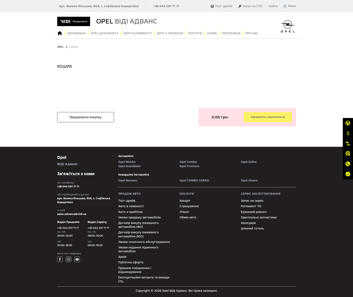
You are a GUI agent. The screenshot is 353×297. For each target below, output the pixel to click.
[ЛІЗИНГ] (348, 143)
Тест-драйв (126, 201)
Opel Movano (127, 180)
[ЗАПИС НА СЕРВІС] (348, 154)
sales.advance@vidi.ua (71, 214)
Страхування (189, 206)
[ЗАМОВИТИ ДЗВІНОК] (348, 164)
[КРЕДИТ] (348, 133)
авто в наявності (137, 33)
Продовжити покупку (85, 117)
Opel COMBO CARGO (194, 180)
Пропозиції (231, 33)
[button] (289, 6)
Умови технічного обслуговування (144, 242)
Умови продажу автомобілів (139, 217)
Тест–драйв (223, 6)
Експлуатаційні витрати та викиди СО (144, 279)
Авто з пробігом (170, 33)
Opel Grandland (129, 166)
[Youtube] (77, 259)
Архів (122, 257)
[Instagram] (68, 259)
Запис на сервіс (252, 201)
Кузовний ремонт (254, 212)
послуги (195, 33)
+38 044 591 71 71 (166, 6)
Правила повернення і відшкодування (134, 270)
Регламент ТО (251, 206)
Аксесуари (248, 223)
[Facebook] (60, 259)
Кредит (185, 201)
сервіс (212, 33)
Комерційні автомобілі (133, 175)
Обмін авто (188, 217)
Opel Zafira (249, 162)
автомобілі (125, 156)
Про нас (251, 33)
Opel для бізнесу (104, 33)
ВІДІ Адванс (67, 160)
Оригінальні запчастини (259, 217)
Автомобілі (76, 33)
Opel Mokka (126, 162)
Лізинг (184, 212)
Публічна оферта (130, 262)
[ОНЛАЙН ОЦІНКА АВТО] (348, 174)
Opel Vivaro (249, 180)
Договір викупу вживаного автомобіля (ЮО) (138, 234)
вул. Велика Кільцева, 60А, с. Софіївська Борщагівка (99, 6)
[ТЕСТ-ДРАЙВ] (348, 123)
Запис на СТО (252, 6)
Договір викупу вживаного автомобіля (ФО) (138, 225)
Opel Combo (188, 162)
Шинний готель (252, 228)
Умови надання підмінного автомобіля (138, 249)
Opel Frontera (189, 166)
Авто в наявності (131, 206)
